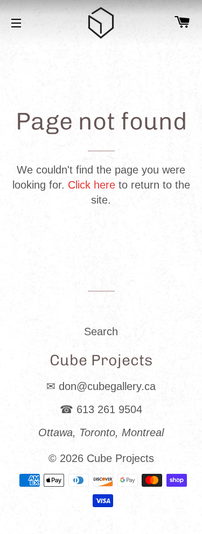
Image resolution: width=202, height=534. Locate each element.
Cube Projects (120, 458)
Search (101, 331)
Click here (91, 185)
